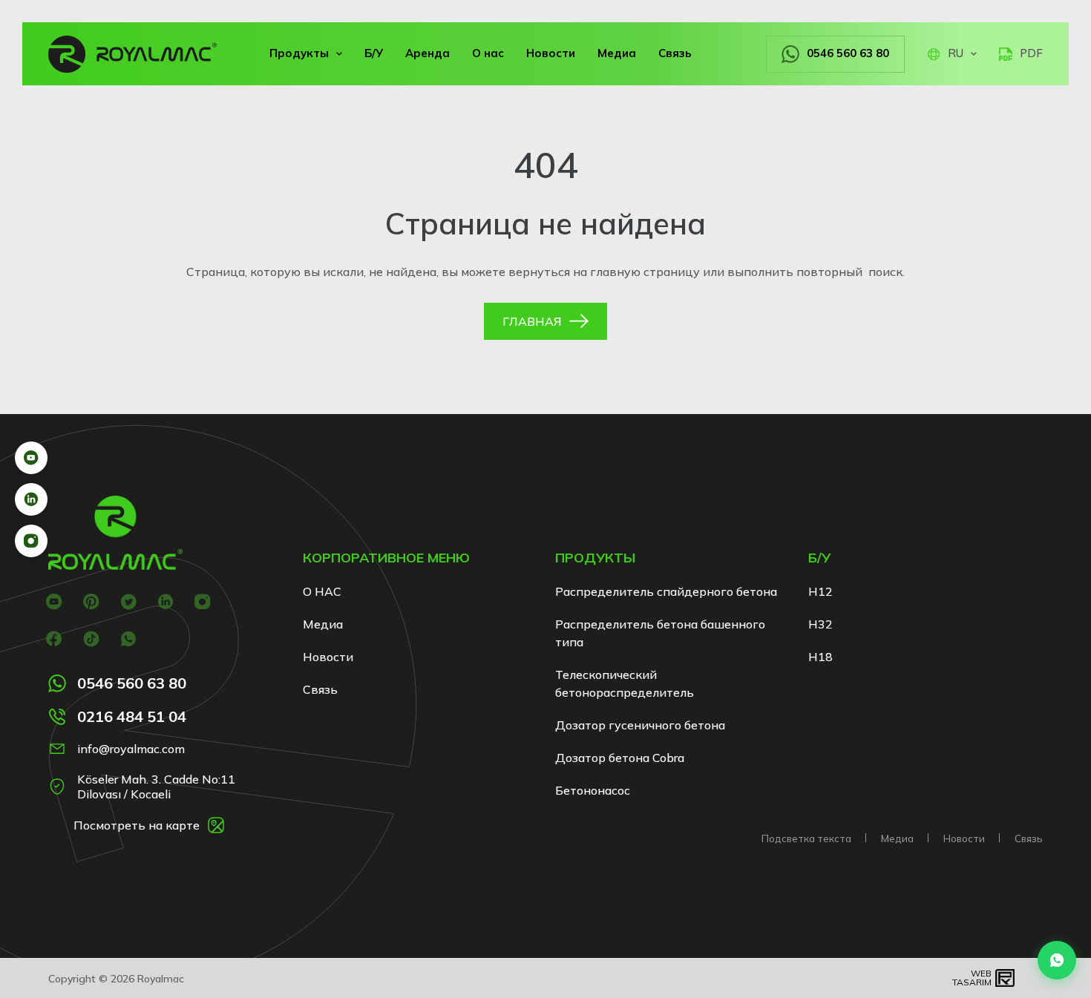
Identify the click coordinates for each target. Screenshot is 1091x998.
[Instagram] (202, 601)
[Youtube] (54, 601)
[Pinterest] (91, 601)
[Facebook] (54, 638)
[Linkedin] (165, 601)
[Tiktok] (91, 638)
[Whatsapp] (128, 638)
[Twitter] (128, 601)
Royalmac (160, 978)
